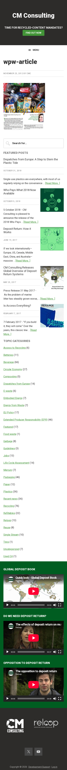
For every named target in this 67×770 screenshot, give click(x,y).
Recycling (8, 505)
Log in (54, 767)
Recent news (10, 498)
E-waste (7, 390)
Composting (10, 376)
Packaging (9, 477)
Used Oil (8, 556)
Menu (36, 50)
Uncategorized (11, 549)
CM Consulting (33, 15)
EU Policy (8, 412)
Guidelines (9, 448)
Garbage (7, 441)
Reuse (6, 527)
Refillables (9, 513)
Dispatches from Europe (16, 383)
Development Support (39, 767)
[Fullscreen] (59, 605)
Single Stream (11, 534)
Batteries (8, 355)
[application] (33, 591)
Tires (6, 541)
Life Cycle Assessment (16, 462)
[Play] (7, 605)
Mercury (7, 470)
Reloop (7, 520)
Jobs (6, 455)
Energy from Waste (13, 405)
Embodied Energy (13, 398)
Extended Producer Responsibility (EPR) (25, 419)
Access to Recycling (14, 347)
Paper (6, 484)
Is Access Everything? (17, 305)
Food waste (9, 434)
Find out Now (33, 33)
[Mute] (54, 605)
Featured (8, 426)
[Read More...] (52, 183)
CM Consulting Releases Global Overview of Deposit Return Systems (20, 271)
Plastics (7, 491)
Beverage (8, 362)
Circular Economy (12, 369)
